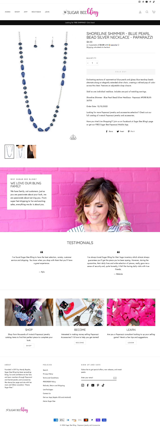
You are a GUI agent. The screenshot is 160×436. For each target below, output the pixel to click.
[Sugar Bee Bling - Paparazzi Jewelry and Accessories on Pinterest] (98, 385)
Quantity (92, 58)
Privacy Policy (48, 374)
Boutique (36, 12)
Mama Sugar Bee (49, 401)
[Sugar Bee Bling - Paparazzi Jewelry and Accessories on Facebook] (87, 385)
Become (80, 343)
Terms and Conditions (50, 378)
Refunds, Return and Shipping (54, 385)
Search (45, 370)
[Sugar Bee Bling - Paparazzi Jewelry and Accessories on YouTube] (92, 385)
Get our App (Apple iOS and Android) (57, 397)
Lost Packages (48, 389)
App (26, 12)
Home (8, 12)
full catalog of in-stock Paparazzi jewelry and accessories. (111, 115)
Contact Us (47, 393)
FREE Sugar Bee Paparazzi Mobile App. (112, 124)
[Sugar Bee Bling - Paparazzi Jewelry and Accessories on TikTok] (103, 385)
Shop (17, 12)
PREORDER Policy (49, 381)
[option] (80, 22)
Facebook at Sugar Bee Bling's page (138, 121)
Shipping (90, 47)
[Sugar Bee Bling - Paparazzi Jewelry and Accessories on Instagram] (82, 385)
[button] (121, 45)
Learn (131, 343)
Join (47, 12)
